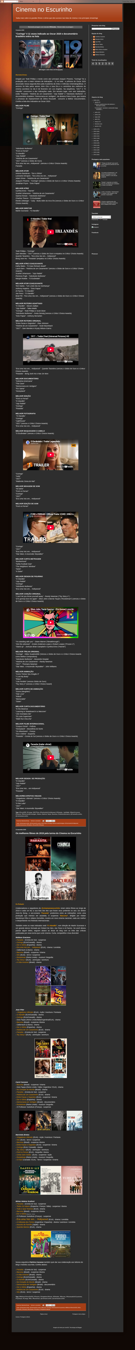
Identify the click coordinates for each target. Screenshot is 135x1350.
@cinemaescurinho (24, 823)
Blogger (79, 1327)
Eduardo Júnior (99, 39)
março (97, 121)
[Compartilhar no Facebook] (52, 821)
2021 (95, 138)
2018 (95, 145)
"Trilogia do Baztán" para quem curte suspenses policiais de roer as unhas (110, 164)
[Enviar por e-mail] (47, 821)
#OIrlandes (29, 825)
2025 (95, 129)
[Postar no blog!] (49, 821)
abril (96, 119)
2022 (95, 136)
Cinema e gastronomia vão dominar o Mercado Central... (105, 105)
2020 (95, 140)
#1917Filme (44, 823)
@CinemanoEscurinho (35, 823)
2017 (95, 147)
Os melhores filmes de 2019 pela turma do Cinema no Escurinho (48, 833)
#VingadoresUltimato (45, 1309)
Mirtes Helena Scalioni (25, 1201)
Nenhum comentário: (36, 820)
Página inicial (43, 1314)
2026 (95, 100)
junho (96, 114)
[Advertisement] (106, 80)
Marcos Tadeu (99, 44)
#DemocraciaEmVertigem (58, 823)
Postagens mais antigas (78, 1314)
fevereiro (97, 124)
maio (96, 117)
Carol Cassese (22, 1082)
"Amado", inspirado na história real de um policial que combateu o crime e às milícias (110, 184)
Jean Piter (20, 1010)
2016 (95, 150)
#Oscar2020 (36, 825)
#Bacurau (43, 1307)
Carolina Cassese (100, 36)
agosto (97, 102)
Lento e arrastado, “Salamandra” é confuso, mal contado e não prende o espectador (110, 193)
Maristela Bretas (22, 1135)
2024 (95, 131)
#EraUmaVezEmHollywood (71, 823)
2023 (95, 134)
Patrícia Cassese (36, 1262)
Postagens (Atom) (25, 1317)
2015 (95, 152)
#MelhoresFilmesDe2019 (71, 1307)
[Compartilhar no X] (50, 821)
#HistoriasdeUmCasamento (58, 1307)
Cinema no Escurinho (44, 9)
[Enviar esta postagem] (43, 820)
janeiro (97, 126)
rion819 (67, 1327)
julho (96, 112)
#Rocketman (30, 1309)
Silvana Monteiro (99, 52)
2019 (95, 143)
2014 (95, 154)
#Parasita (41, 825)
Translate (104, 219)
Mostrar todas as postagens (65, 27)
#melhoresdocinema (21, 825)
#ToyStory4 (37, 1309)
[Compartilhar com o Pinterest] (54, 821)
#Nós (79, 1307)
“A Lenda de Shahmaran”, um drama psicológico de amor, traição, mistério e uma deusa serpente (109, 175)
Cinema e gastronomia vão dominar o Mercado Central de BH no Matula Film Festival (109, 203)
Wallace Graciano (23, 937)
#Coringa (50, 823)
